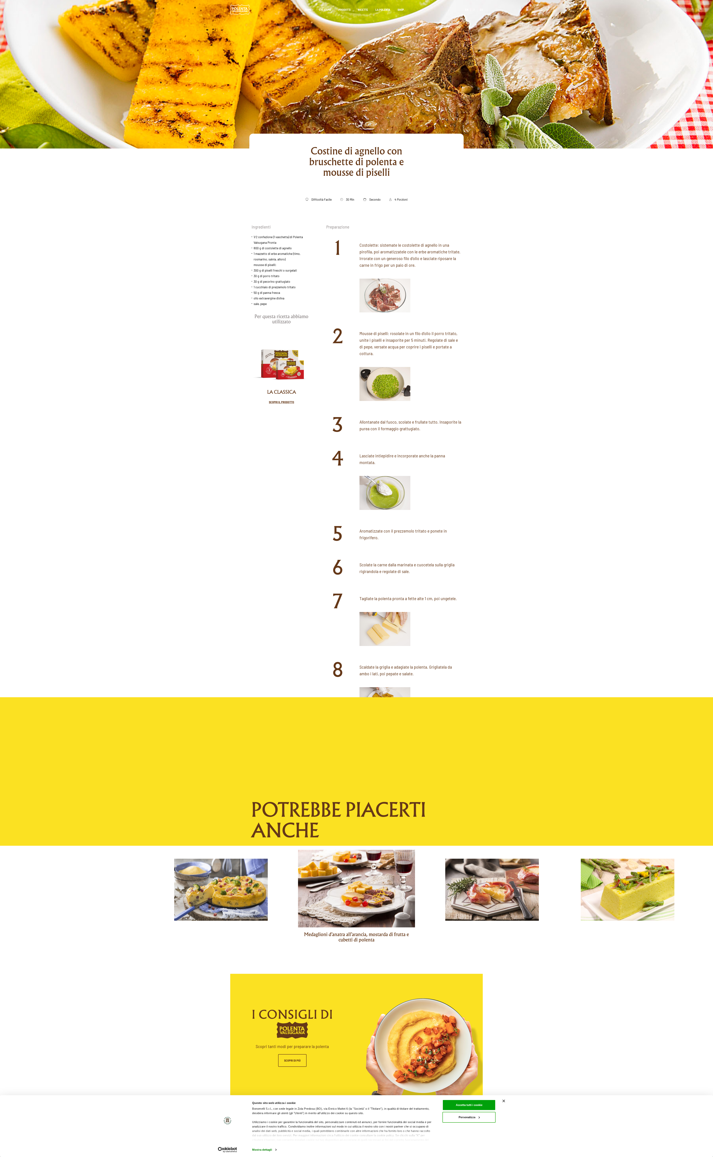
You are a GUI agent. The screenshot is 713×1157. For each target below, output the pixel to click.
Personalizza (467, 1117)
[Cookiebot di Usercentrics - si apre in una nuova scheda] (227, 1150)
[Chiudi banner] (503, 1101)
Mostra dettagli (262, 1149)
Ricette (363, 9)
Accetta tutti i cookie (469, 1105)
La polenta (382, 9)
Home (308, 9)
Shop (401, 9)
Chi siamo (325, 9)
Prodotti (344, 9)
